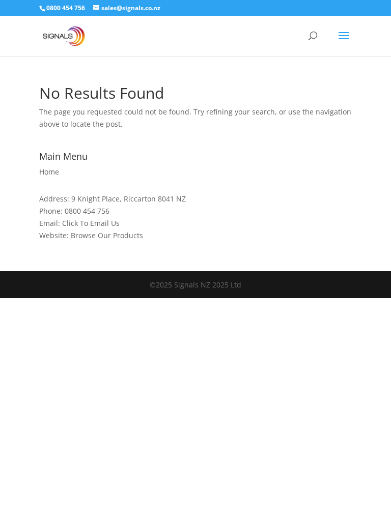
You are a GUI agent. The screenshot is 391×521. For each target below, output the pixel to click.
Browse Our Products (107, 235)
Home (49, 172)
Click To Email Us (91, 223)
